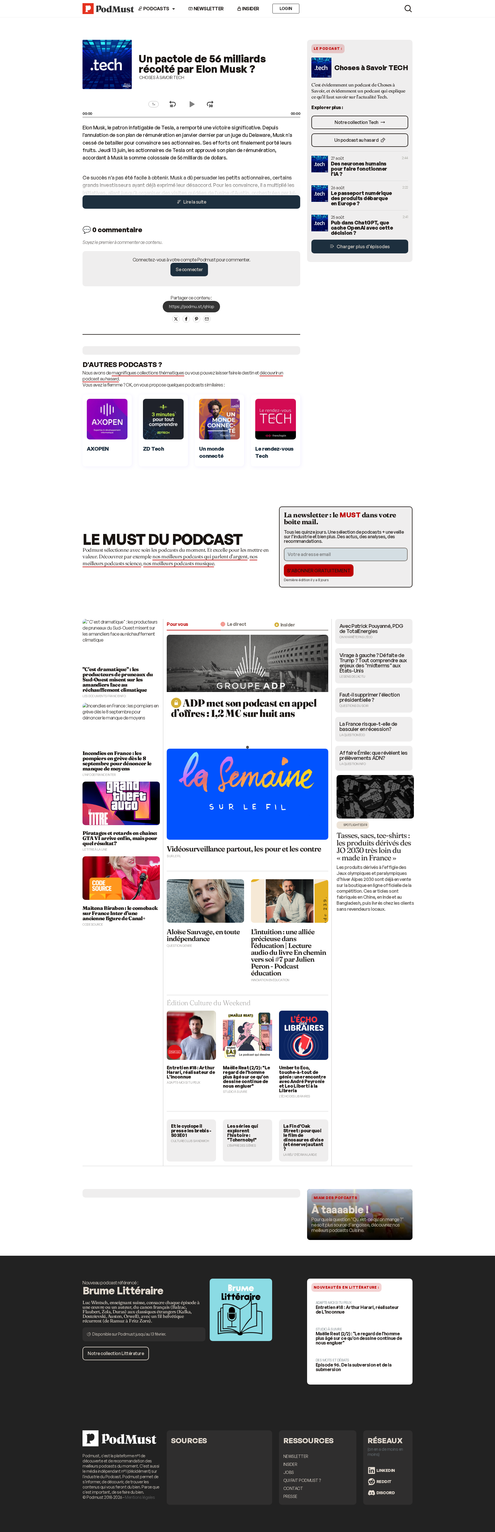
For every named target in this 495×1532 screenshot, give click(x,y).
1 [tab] (247, 747)
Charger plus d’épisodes (363, 246)
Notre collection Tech (357, 122)
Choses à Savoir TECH (161, 77)
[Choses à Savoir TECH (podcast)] (107, 91)
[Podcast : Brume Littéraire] (241, 1343)
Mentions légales (140, 1497)
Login (286, 8)
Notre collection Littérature (116, 1353)
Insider (250, 8)
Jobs (288, 1472)
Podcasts (156, 8)
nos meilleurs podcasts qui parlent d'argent (199, 556)
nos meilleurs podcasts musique (178, 563)
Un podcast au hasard (356, 140)
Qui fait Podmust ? (302, 1480)
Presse (290, 1496)
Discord (385, 1492)
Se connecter (189, 269)
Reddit (384, 1481)
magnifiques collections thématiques (148, 373)
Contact (293, 1488)
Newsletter (208, 8)
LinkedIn (385, 1470)
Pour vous (177, 624)
